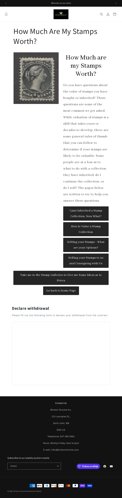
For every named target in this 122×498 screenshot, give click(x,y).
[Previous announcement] (6, 3)
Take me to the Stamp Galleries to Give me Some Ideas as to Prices (61, 278)
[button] (6, 14)
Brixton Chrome (20, 491)
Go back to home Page (61, 290)
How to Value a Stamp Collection (86, 229)
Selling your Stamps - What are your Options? (86, 245)
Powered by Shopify (33, 491)
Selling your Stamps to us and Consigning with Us (86, 260)
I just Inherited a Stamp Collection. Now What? (86, 213)
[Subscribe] (57, 466)
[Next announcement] (116, 3)
